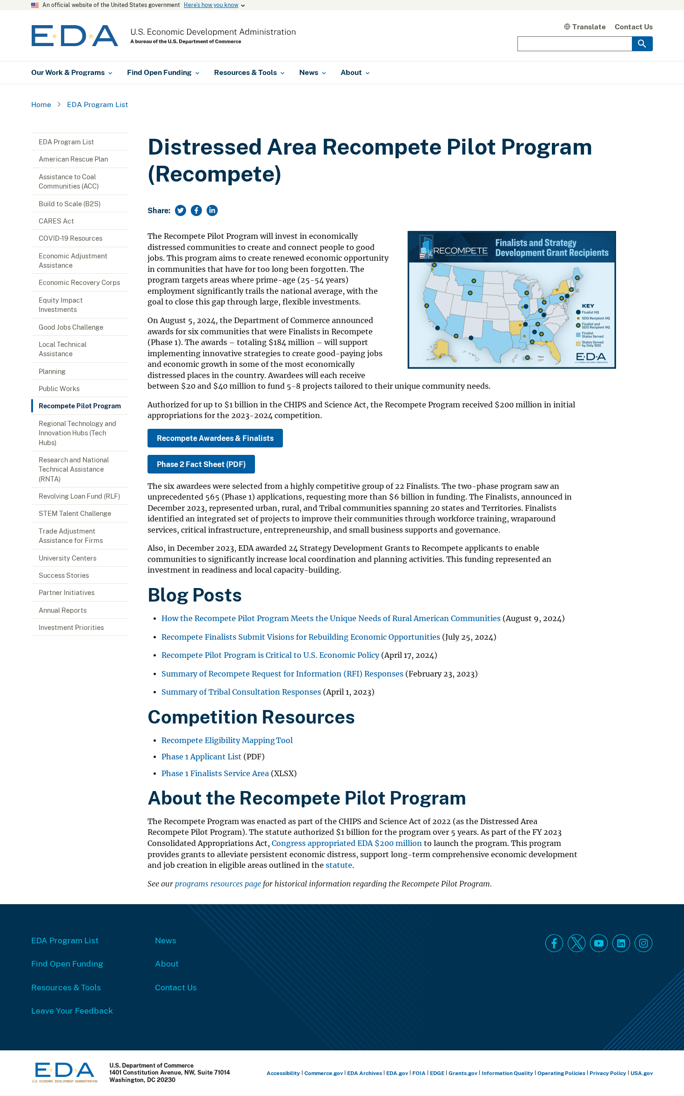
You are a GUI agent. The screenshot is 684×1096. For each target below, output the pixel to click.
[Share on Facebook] (196, 210)
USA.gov (641, 1072)
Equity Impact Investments (61, 304)
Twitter (576, 943)
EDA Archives (364, 1072)
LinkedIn (621, 943)
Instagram (643, 943)
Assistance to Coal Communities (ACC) (69, 181)
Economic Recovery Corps (79, 282)
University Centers (67, 558)
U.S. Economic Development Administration (163, 35)
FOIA (419, 1072)
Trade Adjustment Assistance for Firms (71, 535)
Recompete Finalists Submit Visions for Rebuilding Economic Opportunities (300, 637)
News (165, 940)
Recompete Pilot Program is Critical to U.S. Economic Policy (270, 655)
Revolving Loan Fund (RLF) (80, 496)
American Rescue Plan (73, 159)
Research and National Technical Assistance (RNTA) (74, 469)
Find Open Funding (67, 963)
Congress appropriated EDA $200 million (347, 843)
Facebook (554, 943)
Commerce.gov (323, 1072)
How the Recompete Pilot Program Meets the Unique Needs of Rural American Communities (331, 618)
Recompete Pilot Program (80, 405)
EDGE (437, 1072)
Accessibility (283, 1072)
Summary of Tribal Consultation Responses (241, 692)
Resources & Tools (66, 987)
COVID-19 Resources (70, 238)
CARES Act (56, 220)
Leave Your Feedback (72, 1010)
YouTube (599, 943)
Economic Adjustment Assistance (73, 260)
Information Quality (507, 1072)
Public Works (59, 388)
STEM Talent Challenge (75, 513)
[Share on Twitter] (180, 210)
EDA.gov (397, 1072)
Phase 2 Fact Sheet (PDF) (201, 464)
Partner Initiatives (66, 592)
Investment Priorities (71, 627)
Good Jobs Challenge (71, 327)
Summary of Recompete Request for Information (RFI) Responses (282, 674)
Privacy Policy (608, 1072)
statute (339, 865)
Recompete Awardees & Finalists (215, 438)
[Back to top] (660, 1072)
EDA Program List (97, 104)
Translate (589, 26)
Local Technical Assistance (63, 349)
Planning (52, 371)
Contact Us (634, 26)
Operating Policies (561, 1072)
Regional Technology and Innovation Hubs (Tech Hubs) (77, 433)
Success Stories (64, 575)
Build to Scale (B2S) (70, 203)
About (167, 963)
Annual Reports (63, 610)
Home (41, 104)
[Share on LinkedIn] (212, 210)
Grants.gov (463, 1072)
